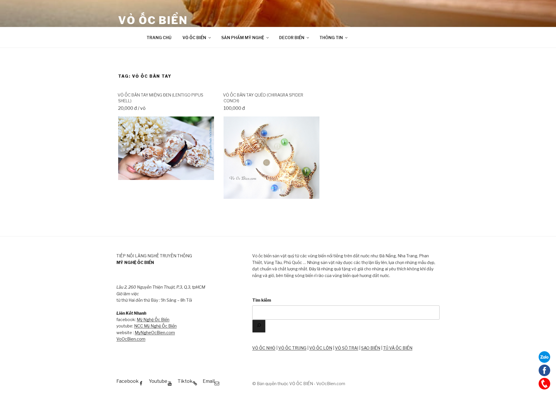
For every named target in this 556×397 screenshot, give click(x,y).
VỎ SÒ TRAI (346, 347)
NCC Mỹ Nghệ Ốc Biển (155, 325)
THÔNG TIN (331, 37)
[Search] (259, 326)
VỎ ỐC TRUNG (292, 347)
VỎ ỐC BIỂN (153, 20)
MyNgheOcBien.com (155, 332)
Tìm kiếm (261, 300)
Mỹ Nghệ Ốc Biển (153, 319)
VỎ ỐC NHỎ (263, 347)
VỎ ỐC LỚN (320, 347)
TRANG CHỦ (159, 37)
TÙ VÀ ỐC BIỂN (397, 347)
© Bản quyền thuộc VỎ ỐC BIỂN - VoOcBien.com (298, 383)
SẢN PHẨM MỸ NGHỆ (242, 37)
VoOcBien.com (130, 338)
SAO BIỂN (370, 347)
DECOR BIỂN (291, 37)
